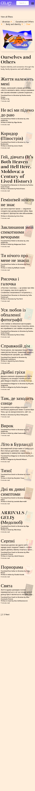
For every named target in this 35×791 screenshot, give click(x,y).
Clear (28, 24)
